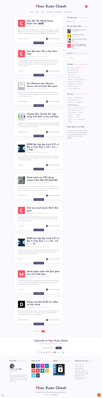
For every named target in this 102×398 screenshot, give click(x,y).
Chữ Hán (21, 38)
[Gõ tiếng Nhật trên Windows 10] (69, 31)
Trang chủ (32, 11)
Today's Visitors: (79, 368)
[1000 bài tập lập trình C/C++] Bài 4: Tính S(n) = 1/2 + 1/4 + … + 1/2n (43, 147)
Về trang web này (67, 11)
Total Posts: (78, 379)
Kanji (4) (76, 86)
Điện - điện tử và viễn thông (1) (74, 77)
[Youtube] (52, 352)
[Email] (63, 352)
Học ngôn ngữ (50, 11)
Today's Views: (79, 366)
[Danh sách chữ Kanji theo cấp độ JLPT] (69, 40)
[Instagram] (47, 352)
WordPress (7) (71, 102)
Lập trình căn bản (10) (72, 99)
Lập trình (21, 164)
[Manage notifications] (3, 395)
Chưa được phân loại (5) (73, 70)
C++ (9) (81, 99)
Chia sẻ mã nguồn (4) (72, 112)
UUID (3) (77, 116)
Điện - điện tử (21, 225)
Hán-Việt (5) (71, 81)
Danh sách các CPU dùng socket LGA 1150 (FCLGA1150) (42, 178)
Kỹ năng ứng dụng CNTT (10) (74, 88)
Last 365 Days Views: (80, 373)
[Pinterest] (50, 352)
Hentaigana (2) (79, 81)
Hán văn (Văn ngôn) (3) (79, 79)
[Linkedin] (44, 352)
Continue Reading (38, 42)
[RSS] (58, 352)
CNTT (37, 11)
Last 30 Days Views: (80, 372)
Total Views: (78, 375)
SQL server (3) (71, 119)
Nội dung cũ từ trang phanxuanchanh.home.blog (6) (74, 105)
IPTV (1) (70, 86)
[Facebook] (39, 352)
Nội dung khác (58, 11)
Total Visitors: (78, 377)
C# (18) (69, 97)
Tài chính (43, 11)
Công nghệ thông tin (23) (73, 72)
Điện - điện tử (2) (71, 74)
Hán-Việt (27, 38)
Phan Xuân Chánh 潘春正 (16, 369)
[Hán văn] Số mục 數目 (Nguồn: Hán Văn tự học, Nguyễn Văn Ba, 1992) (79, 46)
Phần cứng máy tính (23, 195)
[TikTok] (61, 352)
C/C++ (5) (76, 107)
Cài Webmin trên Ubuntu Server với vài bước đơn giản (42, 85)
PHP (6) (70, 107)
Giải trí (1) (70, 79)
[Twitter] (41, 352)
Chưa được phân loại (23, 101)
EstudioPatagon (55, 394)
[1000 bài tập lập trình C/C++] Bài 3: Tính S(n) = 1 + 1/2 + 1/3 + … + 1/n (43, 241)
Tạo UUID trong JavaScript (78, 34)
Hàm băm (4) (71, 114)
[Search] (86, 6)
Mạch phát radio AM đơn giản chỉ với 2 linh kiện (43, 272)
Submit (58, 347)
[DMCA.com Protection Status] (59, 375)
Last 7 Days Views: (79, 370)
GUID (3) (70, 121)
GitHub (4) (78, 114)
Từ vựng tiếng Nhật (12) (78, 97)
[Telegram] (55, 352)
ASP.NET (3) (71, 116)
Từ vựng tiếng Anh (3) (81, 119)
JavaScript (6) (79, 102)
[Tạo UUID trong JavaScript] (69, 36)
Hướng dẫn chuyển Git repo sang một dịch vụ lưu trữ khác (43, 115)
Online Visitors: (79, 364)
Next (43, 331)
